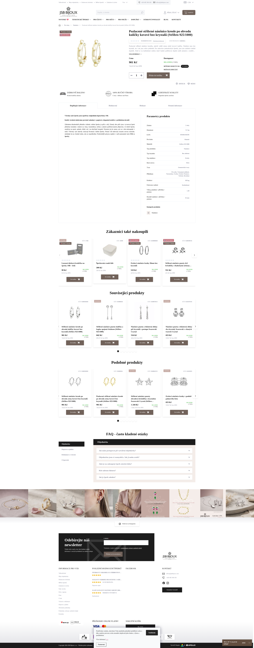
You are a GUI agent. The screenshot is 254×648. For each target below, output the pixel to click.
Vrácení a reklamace (64, 601)
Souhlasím (151, 633)
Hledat (142, 12)
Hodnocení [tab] (113, 106)
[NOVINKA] (109, 312)
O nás (60, 598)
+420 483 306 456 (171, 577)
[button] (194, 255)
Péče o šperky (62, 592)
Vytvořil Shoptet (175, 645)
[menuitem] (64, 20)
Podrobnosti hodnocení (158, 41)
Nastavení (101, 644)
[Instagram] (167, 582)
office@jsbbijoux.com (172, 573)
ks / (140, 627)
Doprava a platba (63, 604)
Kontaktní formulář (172, 590)
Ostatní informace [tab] (175, 106)
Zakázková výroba (112, 2)
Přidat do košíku (155, 75)
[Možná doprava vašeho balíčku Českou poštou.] (170, 637)
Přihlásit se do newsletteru (113, 554)
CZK (189, 2)
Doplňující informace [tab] (78, 106)
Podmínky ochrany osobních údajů (68, 611)
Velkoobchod (62, 2)
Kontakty (61, 614)
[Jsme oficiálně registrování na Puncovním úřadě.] (84, 637)
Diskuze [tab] (143, 106)
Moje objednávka (73, 2)
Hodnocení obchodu (87, 2)
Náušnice (155, 213)
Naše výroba (62, 589)
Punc (60, 595)
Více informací (134, 54)
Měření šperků (100, 2)
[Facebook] (163, 582)
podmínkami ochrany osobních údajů (131, 548)
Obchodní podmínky (64, 608)
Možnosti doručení (171, 69)
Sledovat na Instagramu (128, 524)
